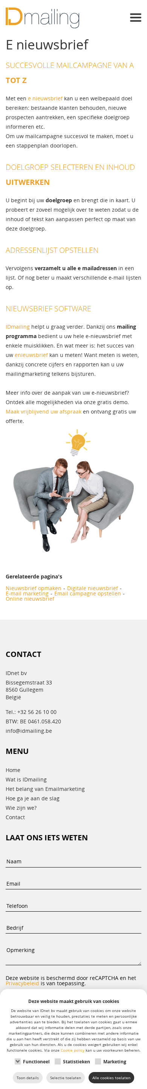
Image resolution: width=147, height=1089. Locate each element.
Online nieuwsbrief (30, 598)
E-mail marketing (27, 593)
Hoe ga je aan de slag (33, 798)
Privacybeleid (22, 983)
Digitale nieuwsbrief (92, 588)
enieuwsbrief (31, 354)
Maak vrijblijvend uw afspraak (43, 411)
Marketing (114, 1061)
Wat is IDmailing (26, 779)
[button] (135, 18)
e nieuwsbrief (45, 98)
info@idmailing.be (29, 730)
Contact (15, 817)
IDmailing (18, 326)
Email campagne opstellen (87, 593)
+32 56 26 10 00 (37, 711)
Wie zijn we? (21, 807)
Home (13, 770)
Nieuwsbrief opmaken (33, 588)
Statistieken (76, 1061)
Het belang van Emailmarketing (45, 788)
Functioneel (36, 1061)
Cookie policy (72, 1050)
